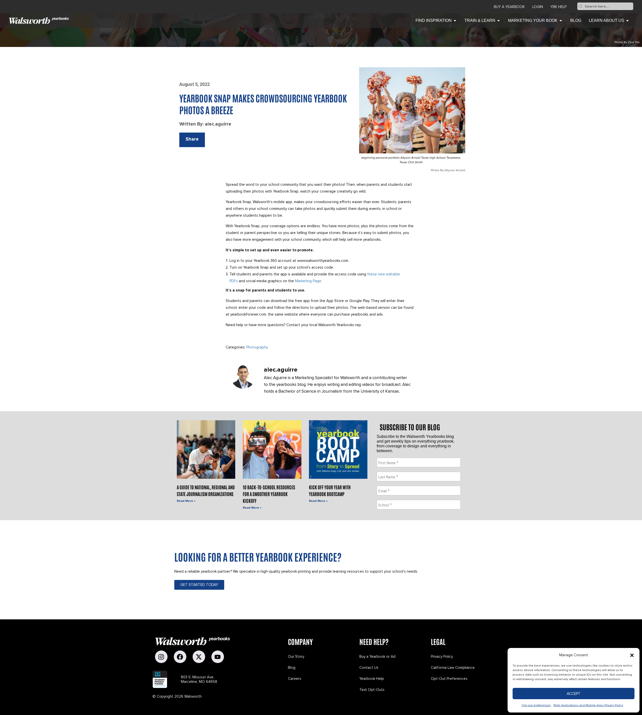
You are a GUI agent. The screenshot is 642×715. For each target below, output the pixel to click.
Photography (257, 347)
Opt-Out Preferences (449, 678)
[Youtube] (217, 656)
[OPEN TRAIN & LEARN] (499, 21)
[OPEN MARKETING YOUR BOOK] (561, 21)
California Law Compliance (453, 667)
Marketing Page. (308, 281)
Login (537, 7)
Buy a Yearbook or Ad (377, 656)
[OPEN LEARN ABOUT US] (627, 21)
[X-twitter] (199, 656)
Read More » (186, 501)
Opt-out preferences (536, 705)
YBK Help (558, 7)
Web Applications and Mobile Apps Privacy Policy (588, 705)
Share (192, 139)
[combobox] (608, 6)
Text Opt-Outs (371, 689)
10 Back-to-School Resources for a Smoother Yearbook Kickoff (269, 494)
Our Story (296, 656)
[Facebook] (180, 656)
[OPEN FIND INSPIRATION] (455, 21)
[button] (631, 655)
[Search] (580, 6)
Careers (294, 678)
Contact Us (368, 667)
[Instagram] (161, 656)
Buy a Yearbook (509, 7)
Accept (574, 693)
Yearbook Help (371, 678)
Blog (291, 667)
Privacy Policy (442, 656)
